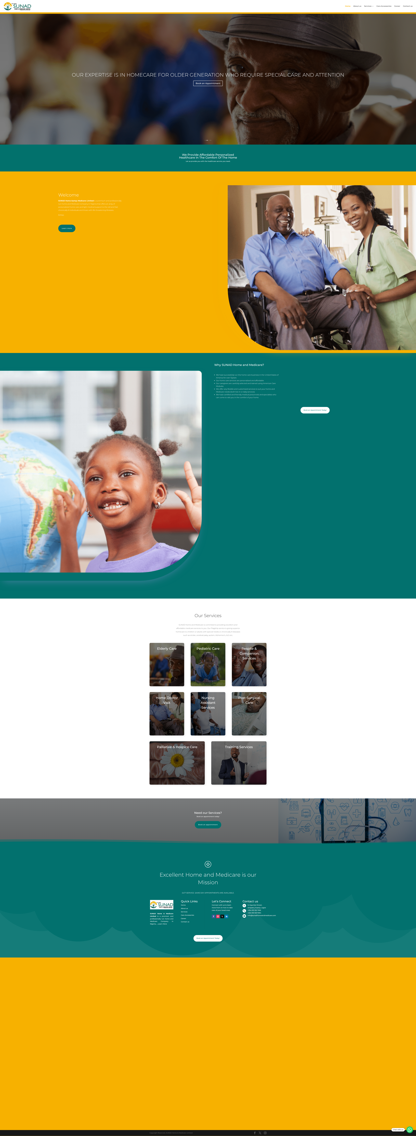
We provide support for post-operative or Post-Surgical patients (208, 75)
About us (357, 6)
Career (397, 6)
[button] (409, 1129)
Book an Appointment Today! (315, 410)
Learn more (67, 228)
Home (347, 6)
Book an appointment (208, 825)
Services (367, 6)
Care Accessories (383, 6)
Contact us (408, 6)
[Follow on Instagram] (218, 916)
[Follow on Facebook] (213, 916)
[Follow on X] (222, 916)
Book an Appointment (208, 83)
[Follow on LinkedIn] (226, 916)
